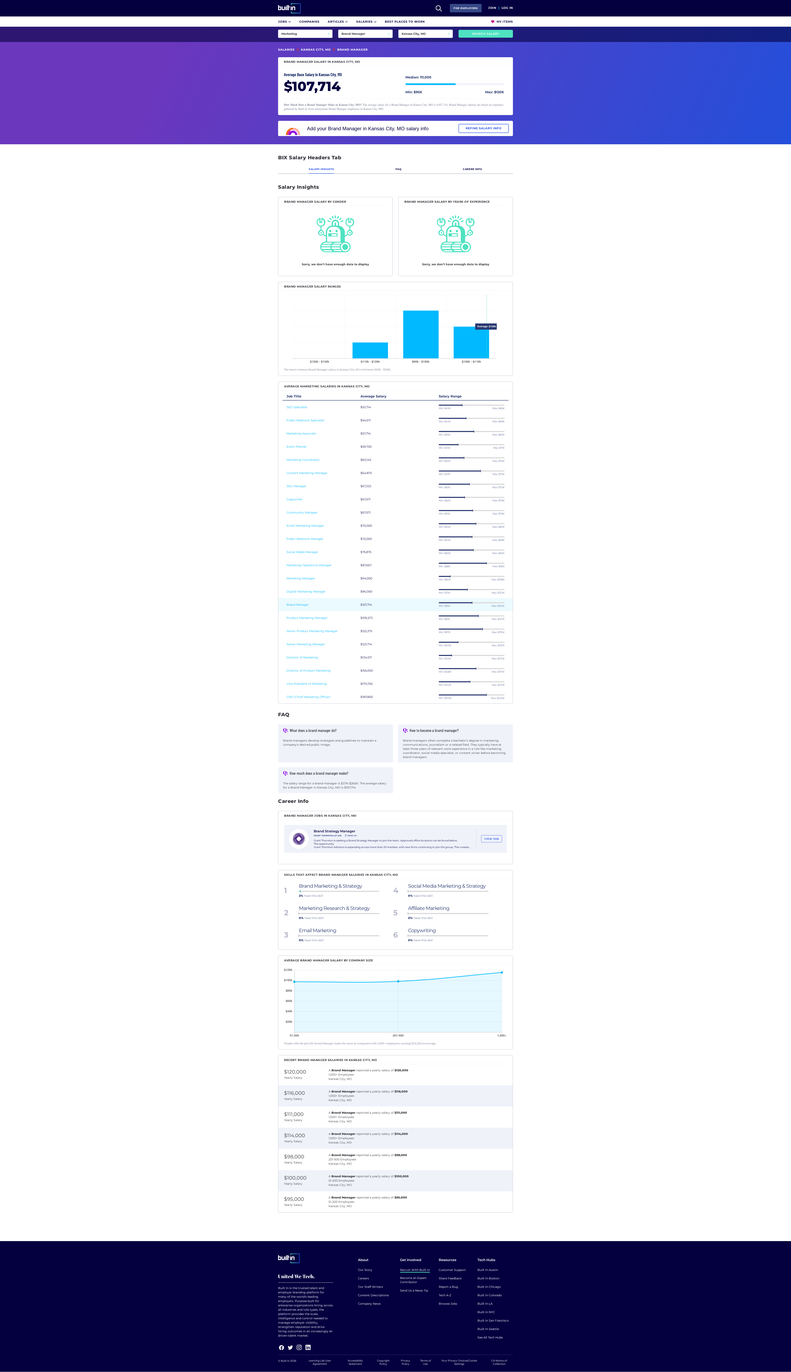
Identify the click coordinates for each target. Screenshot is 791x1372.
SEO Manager (296, 486)
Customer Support (452, 1270)
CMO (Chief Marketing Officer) (308, 697)
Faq (398, 169)
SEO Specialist (297, 407)
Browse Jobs (448, 1304)
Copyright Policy (383, 1362)
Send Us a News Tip (414, 1290)
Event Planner (297, 446)
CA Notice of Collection (499, 1362)
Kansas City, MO (316, 49)
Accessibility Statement (355, 1362)
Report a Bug (448, 1287)
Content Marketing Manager (307, 473)
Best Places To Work (405, 21)
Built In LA (485, 1304)
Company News (369, 1304)
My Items (504, 21)
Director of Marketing (302, 657)
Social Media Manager (302, 552)
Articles (336, 21)
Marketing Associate (301, 433)
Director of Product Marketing (309, 670)
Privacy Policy (405, 1362)
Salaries (365, 21)
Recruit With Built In (415, 1270)
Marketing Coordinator (303, 460)
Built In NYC (486, 1312)
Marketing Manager (301, 578)
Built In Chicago (489, 1287)
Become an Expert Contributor (413, 1280)
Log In (507, 8)
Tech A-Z (445, 1295)
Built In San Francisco (493, 1320)
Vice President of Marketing (307, 684)
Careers (363, 1278)
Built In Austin (487, 1270)
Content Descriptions (373, 1295)
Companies (309, 21)
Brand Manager (298, 605)
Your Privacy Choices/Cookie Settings (459, 1362)
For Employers (466, 8)
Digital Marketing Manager (306, 591)
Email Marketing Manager (305, 526)
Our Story (365, 1270)
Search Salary (485, 34)
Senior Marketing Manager (306, 644)
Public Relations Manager (305, 539)
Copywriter (295, 499)
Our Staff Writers (370, 1287)
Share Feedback (450, 1278)
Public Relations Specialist (305, 420)
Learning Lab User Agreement (320, 1362)
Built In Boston (488, 1278)
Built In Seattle (488, 1329)
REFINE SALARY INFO (484, 128)
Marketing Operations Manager (309, 565)
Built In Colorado (489, 1295)
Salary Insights (321, 169)
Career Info (472, 169)
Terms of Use (425, 1362)
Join (492, 8)
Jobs (283, 21)
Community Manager (302, 512)
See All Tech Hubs (490, 1337)
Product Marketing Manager (307, 618)
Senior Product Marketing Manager (312, 631)
